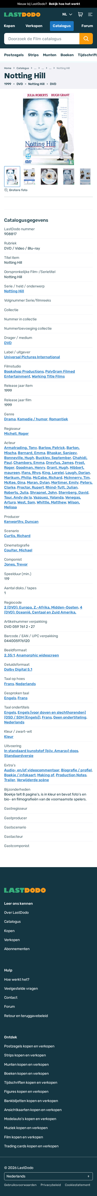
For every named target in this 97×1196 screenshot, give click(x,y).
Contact (10, 997)
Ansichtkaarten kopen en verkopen (33, 1110)
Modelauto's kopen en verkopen (30, 1119)
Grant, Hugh (57, 467)
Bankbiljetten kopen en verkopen (31, 1101)
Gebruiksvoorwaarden (20, 1185)
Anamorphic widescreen (37, 655)
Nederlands (26, 684)
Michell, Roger (16, 433)
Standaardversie (18, 756)
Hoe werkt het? (16, 979)
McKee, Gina (14, 482)
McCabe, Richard (47, 477)
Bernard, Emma (31, 453)
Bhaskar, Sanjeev (62, 453)
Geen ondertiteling (69, 717)
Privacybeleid (51, 1185)
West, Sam (26, 502)
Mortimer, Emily (65, 482)
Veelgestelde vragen (21, 988)
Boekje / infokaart (20, 775)
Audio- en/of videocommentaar (31, 770)
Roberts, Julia (16, 492)
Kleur (8, 736)
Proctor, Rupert (30, 487)
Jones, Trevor (16, 564)
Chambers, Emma (28, 462)
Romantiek (58, 419)
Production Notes (71, 775)
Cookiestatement (77, 1185)
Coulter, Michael (18, 550)
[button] (80, 14)
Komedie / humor (32, 419)
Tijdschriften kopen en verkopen (30, 1082)
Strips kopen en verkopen (25, 1055)
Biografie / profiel (76, 770)
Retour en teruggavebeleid (26, 1016)
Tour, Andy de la (18, 497)
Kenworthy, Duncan (21, 521)
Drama (10, 419)
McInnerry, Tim (77, 477)
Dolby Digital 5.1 (18, 669)
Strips (33, 55)
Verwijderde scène (33, 780)
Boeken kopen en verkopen (26, 1073)
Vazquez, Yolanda (48, 497)
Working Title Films (48, 376)
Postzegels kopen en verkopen (29, 1046)
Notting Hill (36, 84)
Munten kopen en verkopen (26, 1064)
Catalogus (62, 26)
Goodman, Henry (30, 467)
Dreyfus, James (59, 462)
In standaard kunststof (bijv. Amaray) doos (41, 751)
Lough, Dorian (77, 473)
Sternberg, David (73, 492)
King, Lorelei (53, 473)
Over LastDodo (16, 912)
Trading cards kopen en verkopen (31, 1146)
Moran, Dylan (38, 482)
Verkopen (34, 26)
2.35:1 (9, 655)
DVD (53, 84)
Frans (9, 684)
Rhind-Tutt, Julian (62, 487)
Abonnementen (16, 949)
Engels (10, 698)
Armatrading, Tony (20, 448)
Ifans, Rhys (31, 473)
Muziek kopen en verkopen (26, 1128)
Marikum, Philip (17, 477)
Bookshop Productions (24, 371)
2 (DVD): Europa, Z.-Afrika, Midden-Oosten (41, 607)
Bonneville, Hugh (19, 458)
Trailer (9, 780)
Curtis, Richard (17, 536)
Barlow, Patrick (52, 448)
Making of (45, 775)
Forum (87, 26)
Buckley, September (53, 458)
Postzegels (14, 55)
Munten (49, 55)
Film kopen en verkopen (23, 1137)
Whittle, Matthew (51, 502)
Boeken (67, 55)
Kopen (9, 26)
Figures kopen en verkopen (26, 1091)
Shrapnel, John (43, 492)
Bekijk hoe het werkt (64, 4)
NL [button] (64, 14)
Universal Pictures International (32, 357)
